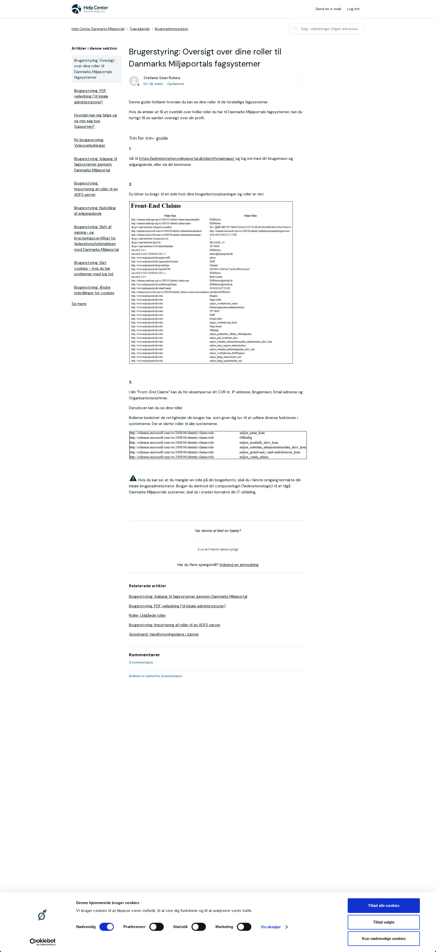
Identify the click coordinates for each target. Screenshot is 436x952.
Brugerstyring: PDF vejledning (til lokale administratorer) (91, 96)
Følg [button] (299, 79)
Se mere (79, 303)
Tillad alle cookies (383, 905)
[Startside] (90, 9)
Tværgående (140, 29)
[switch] (156, 927)
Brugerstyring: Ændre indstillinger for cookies (94, 290)
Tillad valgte (383, 922)
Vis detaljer (271, 927)
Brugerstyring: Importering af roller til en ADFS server (96, 189)
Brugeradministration (171, 29)
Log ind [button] (353, 9)
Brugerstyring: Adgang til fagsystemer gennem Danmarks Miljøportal (95, 164)
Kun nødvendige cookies (384, 938)
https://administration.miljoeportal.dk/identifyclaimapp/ (187, 158)
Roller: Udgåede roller (147, 615)
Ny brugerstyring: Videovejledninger (89, 142)
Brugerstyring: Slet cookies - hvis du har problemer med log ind (93, 268)
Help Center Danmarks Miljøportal (98, 29)
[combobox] (326, 28)
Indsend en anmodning (239, 564)
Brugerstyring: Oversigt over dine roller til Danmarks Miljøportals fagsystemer (94, 69)
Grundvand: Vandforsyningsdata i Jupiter (164, 634)
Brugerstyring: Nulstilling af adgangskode (95, 210)
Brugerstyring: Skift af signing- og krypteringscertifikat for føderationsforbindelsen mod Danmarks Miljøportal (96, 238)
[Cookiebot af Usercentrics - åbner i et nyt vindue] (43, 942)
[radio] (205, 540)
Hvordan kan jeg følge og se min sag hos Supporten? (95, 121)
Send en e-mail (328, 9)
